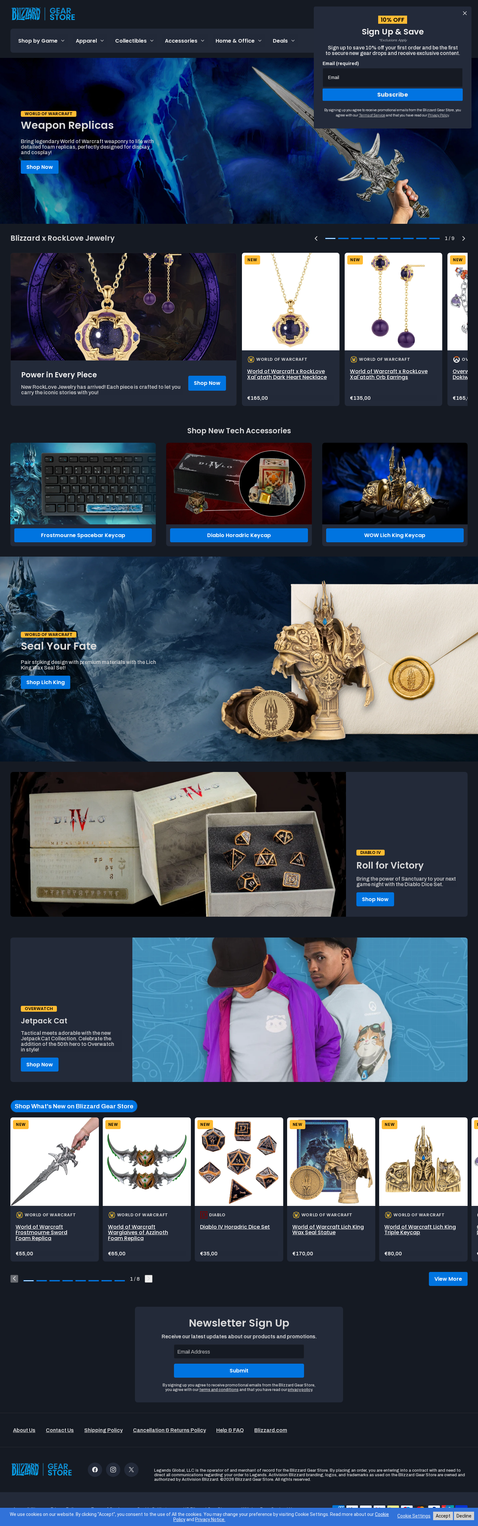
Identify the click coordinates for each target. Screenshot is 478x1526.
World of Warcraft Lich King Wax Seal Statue (328, 1229)
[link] (290, 329)
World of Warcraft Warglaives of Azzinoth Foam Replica (138, 1232)
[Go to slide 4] (67, 1280)
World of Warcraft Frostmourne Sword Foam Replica (41, 1232)
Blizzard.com (270, 1430)
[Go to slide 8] (119, 1280)
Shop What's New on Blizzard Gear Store (74, 1106)
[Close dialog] (465, 13)
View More (448, 1279)
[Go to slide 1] (28, 1280)
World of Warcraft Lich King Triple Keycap (420, 1229)
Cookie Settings (414, 1516)
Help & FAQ (230, 1430)
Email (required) (341, 63)
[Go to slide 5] (80, 1280)
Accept (443, 1516)
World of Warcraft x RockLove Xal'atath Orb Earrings (389, 374)
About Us (24, 1430)
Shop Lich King (45, 682)
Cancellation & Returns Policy (169, 1430)
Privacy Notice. (210, 1519)
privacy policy (300, 1389)
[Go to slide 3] (54, 1280)
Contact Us (60, 1430)
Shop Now (39, 167)
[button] (316, 238)
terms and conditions (219, 1389)
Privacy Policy (438, 115)
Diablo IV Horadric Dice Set (235, 1227)
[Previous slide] (14, 1279)
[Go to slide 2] (41, 1280)
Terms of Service (372, 115)
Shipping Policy (103, 1430)
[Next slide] (149, 1279)
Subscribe (392, 94)
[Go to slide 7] (106, 1280)
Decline (464, 1516)
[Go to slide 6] (93, 1280)
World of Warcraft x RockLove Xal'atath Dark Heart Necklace (287, 374)
